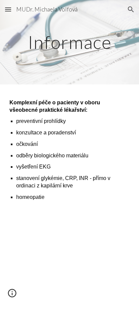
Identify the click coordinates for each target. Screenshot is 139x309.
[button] (8, 9)
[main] (69, 42)
